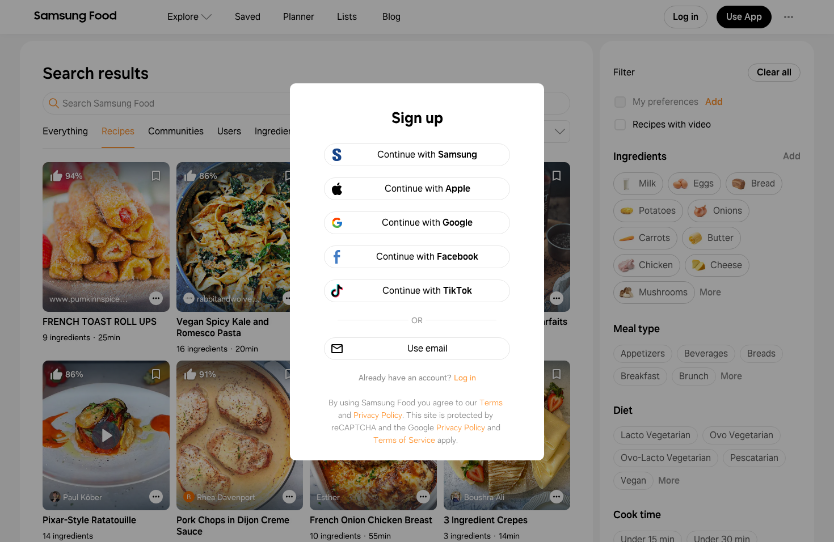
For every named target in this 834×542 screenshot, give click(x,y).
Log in (465, 377)
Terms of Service (404, 440)
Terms (491, 402)
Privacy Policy (377, 415)
